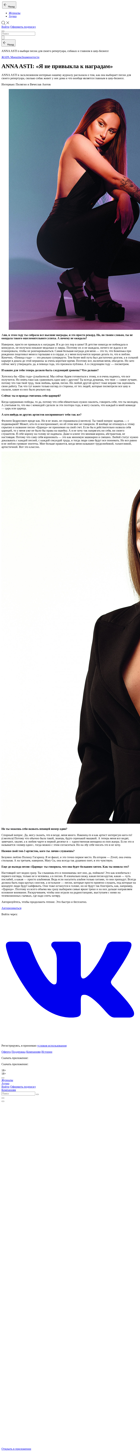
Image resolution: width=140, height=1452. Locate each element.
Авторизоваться (11, 908)
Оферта (6, 1051)
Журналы (14, 13)
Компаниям (33, 1051)
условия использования (52, 1045)
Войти (5, 26)
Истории (46, 1051)
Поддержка (18, 1051)
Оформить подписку (23, 26)
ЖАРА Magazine (11, 57)
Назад (11, 6)
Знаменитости (30, 57)
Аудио (13, 16)
